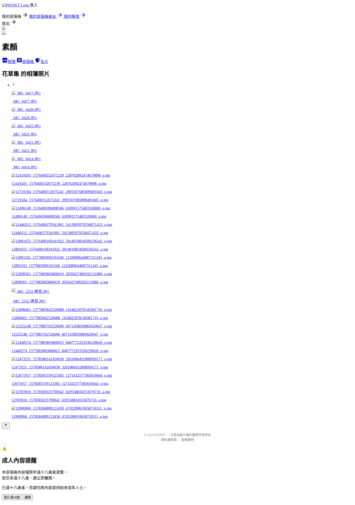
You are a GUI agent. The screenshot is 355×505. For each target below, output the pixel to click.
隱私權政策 (169, 439)
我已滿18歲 (12, 497)
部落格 (28, 62)
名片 (44, 62)
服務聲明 (187, 439)
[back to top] (6, 426)
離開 (28, 497)
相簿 (12, 62)
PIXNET (160, 435)
